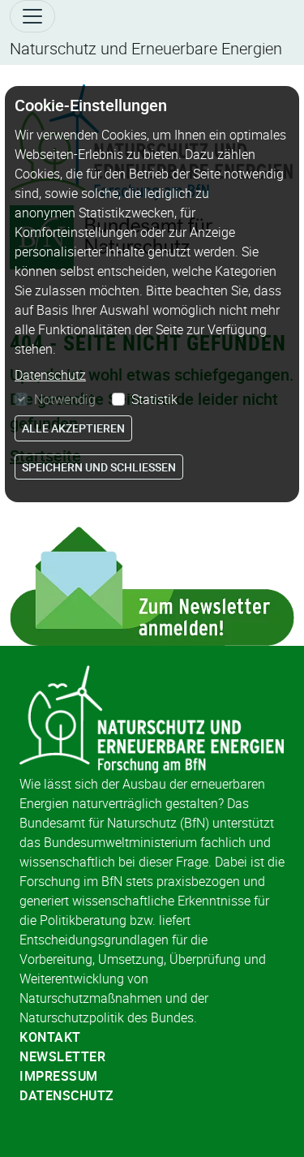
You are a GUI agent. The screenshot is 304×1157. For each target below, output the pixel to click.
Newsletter (62, 1056)
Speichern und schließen (99, 467)
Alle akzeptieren (73, 428)
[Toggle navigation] (32, 16)
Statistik (154, 399)
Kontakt (50, 1037)
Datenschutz (66, 1095)
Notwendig (65, 399)
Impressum (58, 1076)
